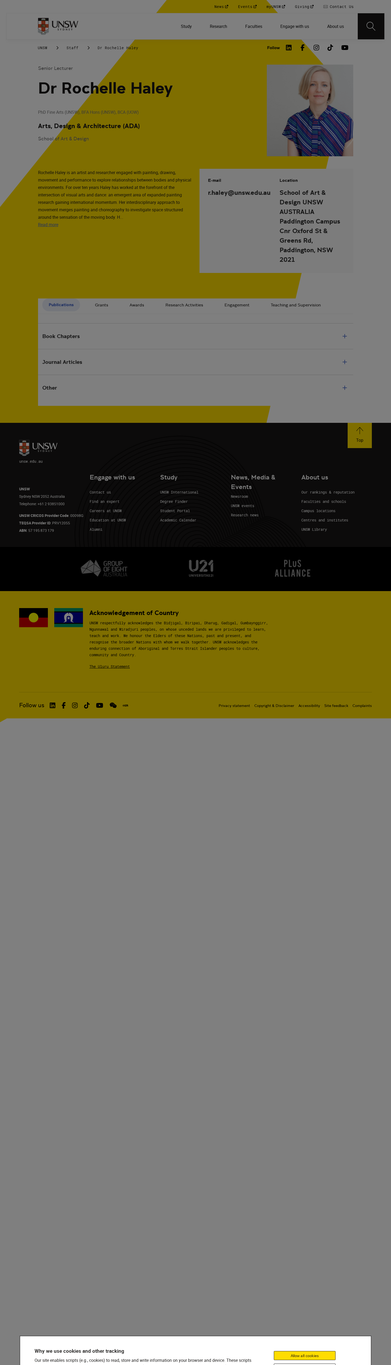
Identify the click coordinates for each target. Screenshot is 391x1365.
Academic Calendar (178, 520)
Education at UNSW (108, 520)
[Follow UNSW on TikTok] (87, 705)
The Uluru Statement (109, 666)
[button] (360, 435)
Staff (72, 47)
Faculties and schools (323, 501)
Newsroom (239, 496)
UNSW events (242, 505)
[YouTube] (344, 47)
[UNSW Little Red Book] (125, 705)
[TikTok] (330, 47)
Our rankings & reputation (328, 492)
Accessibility (309, 705)
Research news (245, 514)
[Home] (58, 26)
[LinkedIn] (289, 47)
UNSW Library (314, 529)
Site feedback (336, 705)
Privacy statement (234, 705)
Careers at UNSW (106, 510)
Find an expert (104, 501)
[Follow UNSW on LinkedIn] (52, 705)
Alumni (96, 529)
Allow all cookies (305, 1356)
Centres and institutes (324, 520)
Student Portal (175, 510)
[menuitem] (186, 26)
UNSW (42, 47)
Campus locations (318, 510)
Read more (48, 225)
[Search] (371, 26)
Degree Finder (174, 501)
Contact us (100, 492)
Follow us (31, 705)
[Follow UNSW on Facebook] (64, 705)
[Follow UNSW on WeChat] (113, 705)
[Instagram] (316, 47)
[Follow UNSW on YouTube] (99, 705)
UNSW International (179, 492)
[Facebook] (303, 47)
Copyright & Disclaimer (274, 705)
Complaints (362, 705)
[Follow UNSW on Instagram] (75, 705)
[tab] (61, 304)
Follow (273, 47)
